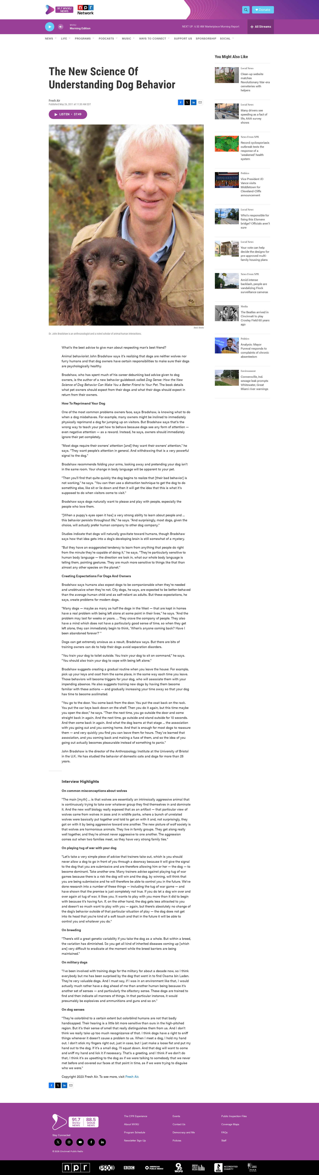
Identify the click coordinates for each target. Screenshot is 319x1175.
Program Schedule (134, 1132)
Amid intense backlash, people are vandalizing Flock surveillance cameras (254, 286)
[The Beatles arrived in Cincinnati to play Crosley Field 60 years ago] (227, 313)
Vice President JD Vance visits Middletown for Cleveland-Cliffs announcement (252, 187)
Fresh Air (131, 1076)
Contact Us (179, 1124)
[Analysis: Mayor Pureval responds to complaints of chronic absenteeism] (227, 345)
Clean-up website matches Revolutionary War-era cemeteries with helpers (255, 82)
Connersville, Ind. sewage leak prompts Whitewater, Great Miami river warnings (254, 382)
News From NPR (250, 137)
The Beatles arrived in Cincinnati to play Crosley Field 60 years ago (255, 318)
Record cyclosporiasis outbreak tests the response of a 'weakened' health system (255, 150)
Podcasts (106, 38)
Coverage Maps (230, 1124)
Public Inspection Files (234, 1116)
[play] (50, 27)
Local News (247, 68)
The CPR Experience (135, 1116)
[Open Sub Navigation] (55, 38)
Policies (177, 1140)
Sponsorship (206, 38)
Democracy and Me (184, 1132)
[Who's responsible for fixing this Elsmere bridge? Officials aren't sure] (227, 216)
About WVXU (131, 1124)
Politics (245, 173)
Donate (264, 10)
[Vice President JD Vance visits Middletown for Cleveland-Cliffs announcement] (227, 180)
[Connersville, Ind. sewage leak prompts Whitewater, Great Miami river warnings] (227, 378)
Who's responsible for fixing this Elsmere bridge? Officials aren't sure (255, 221)
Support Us (183, 38)
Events (176, 1116)
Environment (248, 371)
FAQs (224, 1132)
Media (244, 306)
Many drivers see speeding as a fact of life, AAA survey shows (254, 116)
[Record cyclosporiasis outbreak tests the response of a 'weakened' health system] (227, 144)
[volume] (61, 27)
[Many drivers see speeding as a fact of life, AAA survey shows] (227, 111)
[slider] (66, 27)
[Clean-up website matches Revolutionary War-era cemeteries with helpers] (227, 75)
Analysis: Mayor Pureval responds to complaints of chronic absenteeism (255, 350)
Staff (223, 1140)
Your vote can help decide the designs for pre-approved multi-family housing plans (255, 253)
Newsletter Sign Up (135, 1140)
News (49, 38)
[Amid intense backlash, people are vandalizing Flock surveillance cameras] (227, 281)
